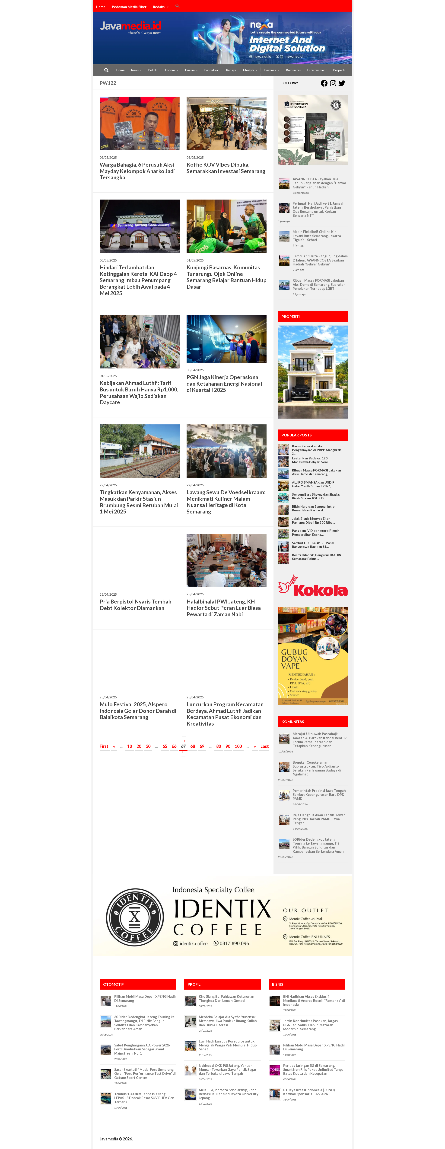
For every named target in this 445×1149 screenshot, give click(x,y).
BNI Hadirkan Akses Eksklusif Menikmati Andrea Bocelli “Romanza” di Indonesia (314, 1000)
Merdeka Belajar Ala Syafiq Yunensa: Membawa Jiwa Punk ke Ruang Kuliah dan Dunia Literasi (228, 1021)
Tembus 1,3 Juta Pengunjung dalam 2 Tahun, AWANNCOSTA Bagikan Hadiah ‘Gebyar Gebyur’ (320, 260)
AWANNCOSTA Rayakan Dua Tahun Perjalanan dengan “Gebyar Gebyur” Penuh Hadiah (319, 183)
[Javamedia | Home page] (130, 28)
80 (218, 746)
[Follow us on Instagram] (333, 83)
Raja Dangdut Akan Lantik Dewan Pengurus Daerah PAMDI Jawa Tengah (319, 819)
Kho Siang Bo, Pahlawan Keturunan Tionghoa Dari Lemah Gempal (226, 998)
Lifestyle (248, 70)
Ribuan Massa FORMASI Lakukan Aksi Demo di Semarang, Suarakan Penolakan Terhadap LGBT (319, 284)
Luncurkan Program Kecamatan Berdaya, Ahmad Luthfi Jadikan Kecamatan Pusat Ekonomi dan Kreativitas (225, 714)
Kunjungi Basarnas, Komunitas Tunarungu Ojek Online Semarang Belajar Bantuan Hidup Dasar (227, 277)
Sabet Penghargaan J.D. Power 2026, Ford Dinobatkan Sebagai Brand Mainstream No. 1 (142, 1049)
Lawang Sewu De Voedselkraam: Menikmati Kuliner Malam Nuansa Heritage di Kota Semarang (226, 502)
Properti (339, 70)
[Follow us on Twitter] (341, 83)
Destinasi (270, 70)
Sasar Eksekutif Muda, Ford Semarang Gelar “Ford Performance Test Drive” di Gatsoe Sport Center (145, 1074)
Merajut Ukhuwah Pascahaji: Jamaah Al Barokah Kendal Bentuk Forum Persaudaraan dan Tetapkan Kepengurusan (319, 740)
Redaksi (159, 7)
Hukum (190, 70)
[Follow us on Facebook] (324, 83)
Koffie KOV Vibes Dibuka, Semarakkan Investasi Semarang (226, 167)
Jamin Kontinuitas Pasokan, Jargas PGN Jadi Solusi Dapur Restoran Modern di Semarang (310, 1025)
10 (129, 746)
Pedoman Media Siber (129, 7)
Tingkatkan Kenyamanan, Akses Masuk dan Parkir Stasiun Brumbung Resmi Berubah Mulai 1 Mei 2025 (139, 502)
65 (164, 746)
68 (192, 746)
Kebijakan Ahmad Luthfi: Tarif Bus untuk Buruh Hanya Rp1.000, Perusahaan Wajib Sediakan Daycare (139, 392)
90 (228, 746)
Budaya (231, 70)
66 (174, 746)
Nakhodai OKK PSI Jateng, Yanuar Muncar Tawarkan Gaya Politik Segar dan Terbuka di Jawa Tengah (227, 1070)
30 (148, 746)
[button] (177, 6)
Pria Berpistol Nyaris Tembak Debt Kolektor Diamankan (135, 604)
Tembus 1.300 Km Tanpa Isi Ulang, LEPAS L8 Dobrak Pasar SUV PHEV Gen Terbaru (144, 1098)
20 (139, 746)
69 (202, 746)
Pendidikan (211, 70)
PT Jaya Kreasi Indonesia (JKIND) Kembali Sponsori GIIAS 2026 (309, 1092)
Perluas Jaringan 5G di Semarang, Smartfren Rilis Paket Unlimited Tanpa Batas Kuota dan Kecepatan (313, 1070)
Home (100, 7)
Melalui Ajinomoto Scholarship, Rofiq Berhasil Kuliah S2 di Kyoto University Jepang (228, 1094)
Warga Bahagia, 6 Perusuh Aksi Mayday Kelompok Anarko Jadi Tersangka (137, 171)
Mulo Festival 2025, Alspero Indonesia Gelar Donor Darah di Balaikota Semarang (138, 710)
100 (238, 746)
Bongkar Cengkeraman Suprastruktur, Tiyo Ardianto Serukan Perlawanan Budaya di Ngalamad (317, 768)
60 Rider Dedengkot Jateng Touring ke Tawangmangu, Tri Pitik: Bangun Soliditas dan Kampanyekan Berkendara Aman (318, 845)
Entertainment (317, 70)
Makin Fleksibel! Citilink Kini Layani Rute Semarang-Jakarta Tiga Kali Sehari (317, 236)
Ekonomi (169, 70)
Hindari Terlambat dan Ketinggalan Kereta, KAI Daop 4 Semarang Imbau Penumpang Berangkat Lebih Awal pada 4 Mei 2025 (138, 280)
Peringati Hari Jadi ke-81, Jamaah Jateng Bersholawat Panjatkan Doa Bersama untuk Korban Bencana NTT (318, 209)
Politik (152, 70)
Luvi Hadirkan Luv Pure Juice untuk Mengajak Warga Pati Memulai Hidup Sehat (228, 1045)
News (135, 70)
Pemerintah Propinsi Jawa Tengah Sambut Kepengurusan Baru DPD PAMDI (319, 795)
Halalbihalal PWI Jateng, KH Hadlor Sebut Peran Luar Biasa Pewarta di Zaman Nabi (224, 607)
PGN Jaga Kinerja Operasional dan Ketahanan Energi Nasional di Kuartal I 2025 (224, 383)
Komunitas (293, 70)
